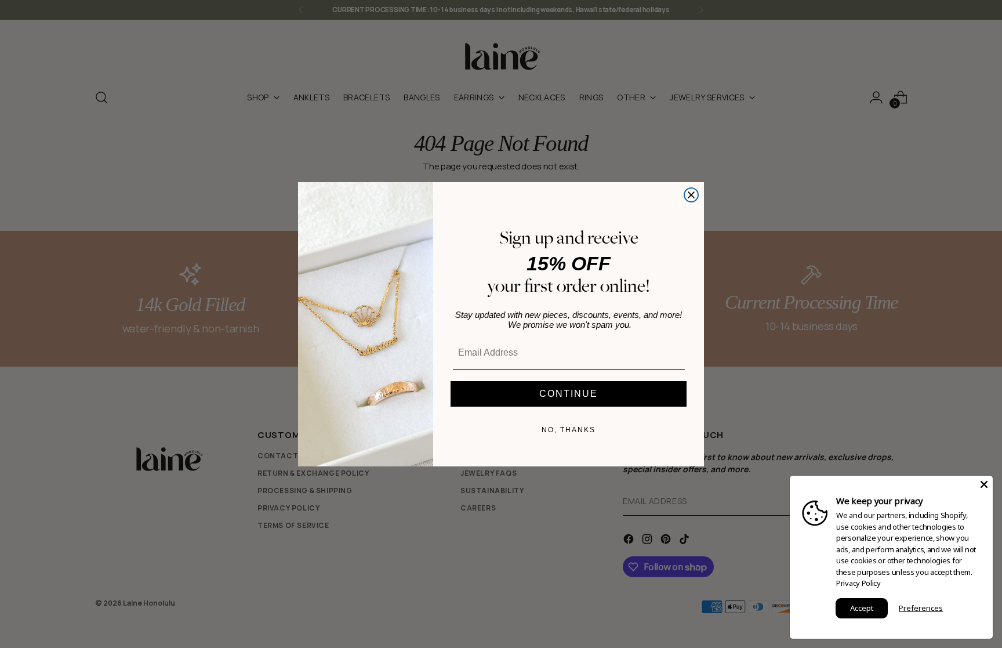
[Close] (984, 484)
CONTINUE (568, 394)
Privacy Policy (858, 583)
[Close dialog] (691, 195)
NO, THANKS (569, 430)
